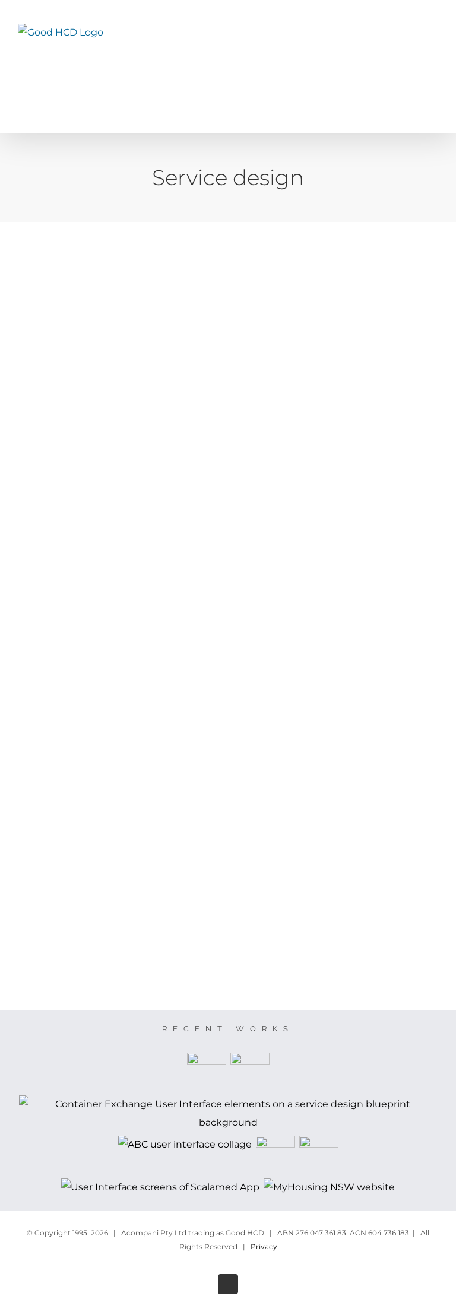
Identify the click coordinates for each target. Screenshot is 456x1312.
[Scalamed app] (161, 1188)
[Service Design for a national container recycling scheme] (228, 1114)
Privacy (264, 1246)
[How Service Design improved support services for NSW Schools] (249, 1072)
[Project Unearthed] (275, 1155)
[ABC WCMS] (184, 1145)
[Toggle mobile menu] (433, 48)
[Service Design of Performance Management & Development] (206, 1072)
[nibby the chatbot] (318, 1155)
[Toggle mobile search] (412, 48)
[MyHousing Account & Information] (329, 1188)
